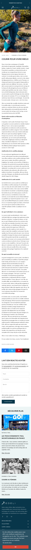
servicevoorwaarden (20, 366)
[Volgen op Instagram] (7, 516)
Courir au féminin (9, 480)
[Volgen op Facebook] (2, 516)
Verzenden (8, 401)
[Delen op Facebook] (5, 350)
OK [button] (15, 547)
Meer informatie (6, 453)
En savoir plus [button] (7, 542)
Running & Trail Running (19, 55)
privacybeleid (7, 366)
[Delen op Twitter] (12, 350)
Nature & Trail (6, 432)
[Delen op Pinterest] (19, 350)
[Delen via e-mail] (25, 350)
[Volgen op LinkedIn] (11, 516)
